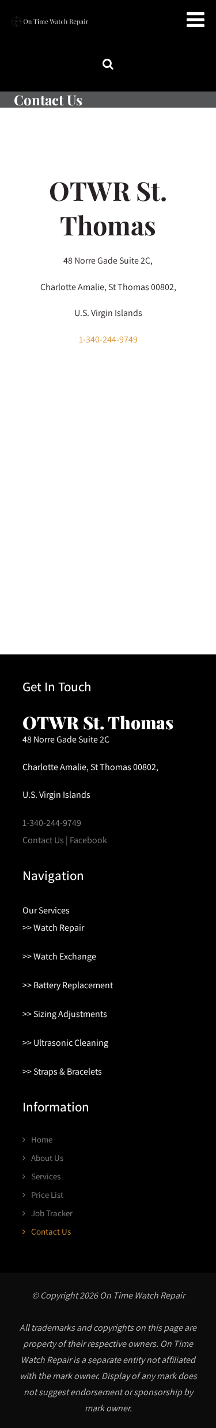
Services (45, 1176)
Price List (47, 1194)
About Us (47, 1157)
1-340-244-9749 (108, 339)
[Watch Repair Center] (49, 28)
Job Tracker (52, 1213)
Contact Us (51, 1231)
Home (41, 1139)
